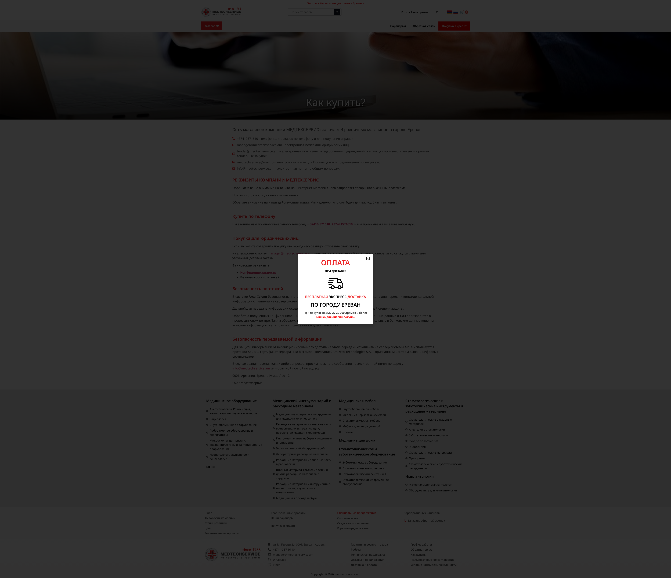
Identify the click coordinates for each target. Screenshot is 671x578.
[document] (335, 289)
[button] (368, 258)
